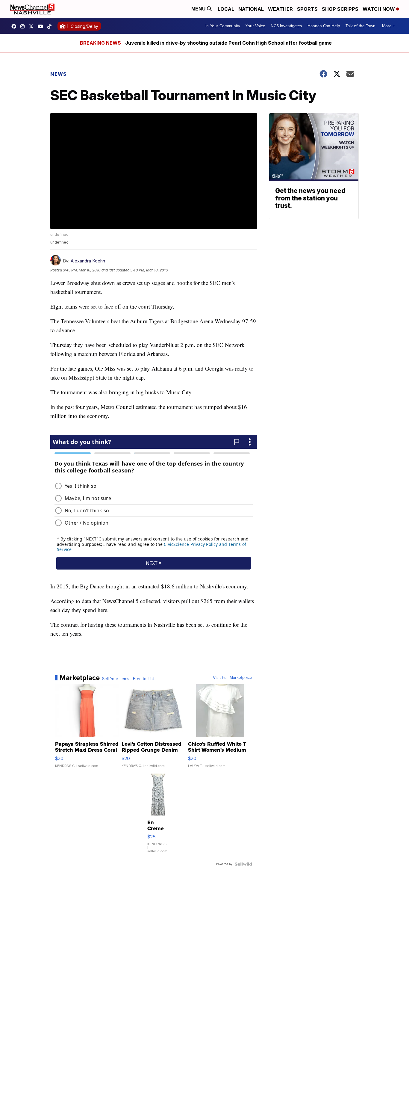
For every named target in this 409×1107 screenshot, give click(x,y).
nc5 (33, 26)
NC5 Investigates (286, 26)
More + (388, 26)
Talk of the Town (360, 26)
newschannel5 (15, 26)
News (58, 74)
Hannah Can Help (323, 26)
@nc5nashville (50, 26)
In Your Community (222, 26)
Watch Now (379, 9)
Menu (199, 8)
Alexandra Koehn (88, 261)
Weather (280, 9)
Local (226, 9)
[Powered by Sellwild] (243, 864)
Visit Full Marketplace (232, 678)
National (251, 9)
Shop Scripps (340, 9)
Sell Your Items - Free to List (128, 679)
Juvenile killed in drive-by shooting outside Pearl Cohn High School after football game (228, 43)
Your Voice (255, 26)
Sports (307, 9)
